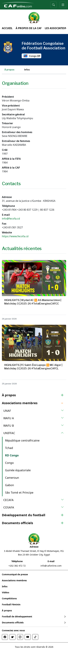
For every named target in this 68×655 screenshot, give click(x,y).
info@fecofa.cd (11, 218)
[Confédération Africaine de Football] (18, 4)
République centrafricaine (22, 440)
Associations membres (14, 580)
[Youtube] (28, 637)
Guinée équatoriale (18, 470)
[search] (53, 5)
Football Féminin (11, 604)
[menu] (63, 5)
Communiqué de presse (15, 574)
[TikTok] (35, 637)
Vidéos (5, 592)
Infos (27, 69)
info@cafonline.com (51, 565)
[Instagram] (20, 637)
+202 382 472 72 (17, 565)
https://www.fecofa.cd (15, 236)
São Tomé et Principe (19, 492)
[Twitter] (12, 637)
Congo (9, 463)
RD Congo (12, 455)
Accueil (7, 28)
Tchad (9, 448)
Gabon (9, 485)
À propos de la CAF (29, 28)
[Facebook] (5, 637)
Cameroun (12, 477)
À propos (9, 69)
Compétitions (9, 598)
